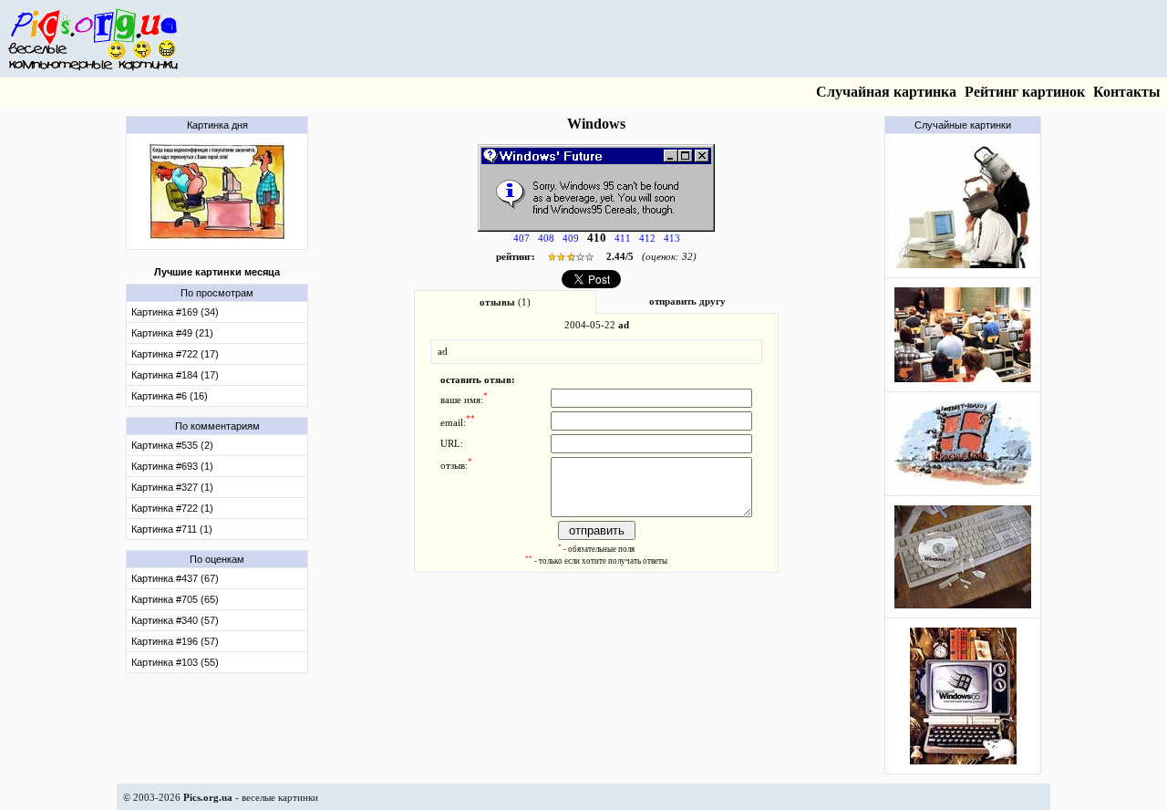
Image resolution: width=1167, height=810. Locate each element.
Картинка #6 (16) (169, 395)
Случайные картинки (962, 124)
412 (647, 239)
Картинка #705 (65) (175, 599)
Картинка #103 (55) (175, 662)
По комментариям (217, 426)
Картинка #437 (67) (175, 578)
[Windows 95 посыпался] (963, 612)
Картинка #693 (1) (172, 466)
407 (521, 239)
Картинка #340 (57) (175, 620)
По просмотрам (217, 292)
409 (571, 239)
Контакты (1127, 91)
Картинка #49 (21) (172, 332)
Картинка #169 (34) (175, 311)
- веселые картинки (250, 797)
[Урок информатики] (963, 385)
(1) (505, 302)
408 (546, 239)
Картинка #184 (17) (175, 374)
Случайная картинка (886, 91)
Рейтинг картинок (1025, 91)
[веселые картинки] (93, 68)
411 (622, 239)
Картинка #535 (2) (172, 445)
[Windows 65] (963, 768)
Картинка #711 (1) (171, 529)
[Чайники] (963, 271)
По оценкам (217, 559)
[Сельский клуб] (963, 489)
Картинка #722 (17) (175, 353)
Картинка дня (217, 124)
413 (672, 239)
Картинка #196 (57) (175, 641)
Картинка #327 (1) (172, 487)
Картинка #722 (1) (172, 508)
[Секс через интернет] (217, 243)
